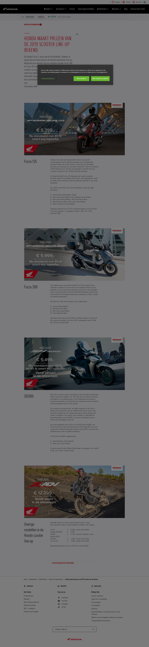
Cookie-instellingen (47, 78)
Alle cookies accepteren (100, 78)
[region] (75, 75)
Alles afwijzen (81, 78)
